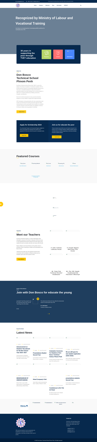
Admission (47, 5)
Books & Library (64, 214)
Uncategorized (26, 344)
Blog (53, 5)
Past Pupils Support (66, 205)
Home (35, 5)
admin (19, 344)
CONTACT (66, 5)
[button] (47, 313)
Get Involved (59, 5)
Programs (41, 5)
